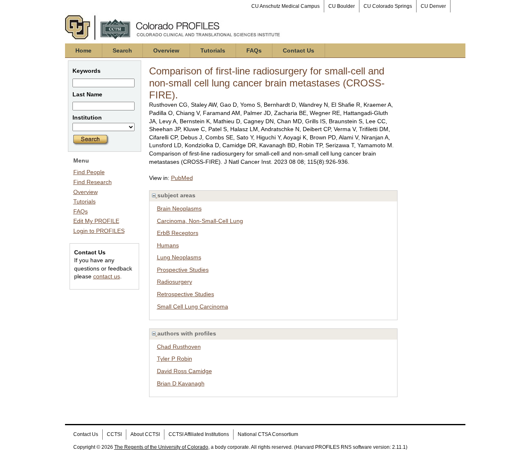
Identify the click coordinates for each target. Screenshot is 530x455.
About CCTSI (145, 434)
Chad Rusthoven (179, 346)
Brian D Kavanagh (181, 383)
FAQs (254, 50)
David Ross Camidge (184, 371)
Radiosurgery (174, 281)
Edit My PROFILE (96, 221)
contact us (106, 276)
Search (122, 50)
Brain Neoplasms (179, 208)
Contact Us (298, 50)
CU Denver (433, 6)
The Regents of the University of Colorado (161, 447)
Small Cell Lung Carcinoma (192, 306)
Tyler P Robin (174, 358)
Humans (168, 245)
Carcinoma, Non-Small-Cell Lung (200, 221)
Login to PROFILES (99, 231)
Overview (166, 50)
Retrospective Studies (185, 294)
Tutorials (212, 50)
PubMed (182, 178)
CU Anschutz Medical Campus (285, 6)
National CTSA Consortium (268, 434)
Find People (89, 172)
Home (83, 50)
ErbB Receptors (177, 233)
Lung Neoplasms (179, 257)
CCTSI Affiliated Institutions (199, 434)
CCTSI (114, 434)
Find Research (92, 182)
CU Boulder (341, 6)
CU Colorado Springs (388, 6)
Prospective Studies (183, 269)
